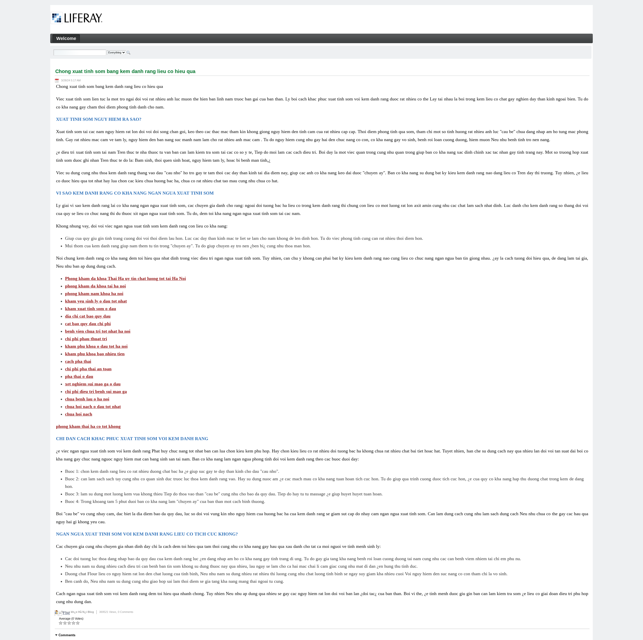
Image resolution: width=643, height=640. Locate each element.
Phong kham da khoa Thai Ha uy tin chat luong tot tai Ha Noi (125, 278)
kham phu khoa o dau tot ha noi (96, 346)
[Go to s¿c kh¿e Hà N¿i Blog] (76, 19)
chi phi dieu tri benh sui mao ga (96, 391)
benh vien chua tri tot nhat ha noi (97, 331)
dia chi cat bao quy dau (88, 316)
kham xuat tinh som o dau (90, 308)
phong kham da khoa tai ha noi (95, 285)
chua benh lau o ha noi (87, 398)
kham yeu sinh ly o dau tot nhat (96, 301)
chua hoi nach (78, 414)
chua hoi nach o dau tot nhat (93, 406)
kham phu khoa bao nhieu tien (95, 353)
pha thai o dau (79, 376)
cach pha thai (78, 361)
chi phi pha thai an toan (88, 368)
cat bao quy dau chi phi (88, 323)
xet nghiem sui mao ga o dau (93, 383)
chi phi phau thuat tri (86, 338)
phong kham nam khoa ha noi (94, 293)
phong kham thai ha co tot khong (88, 426)
